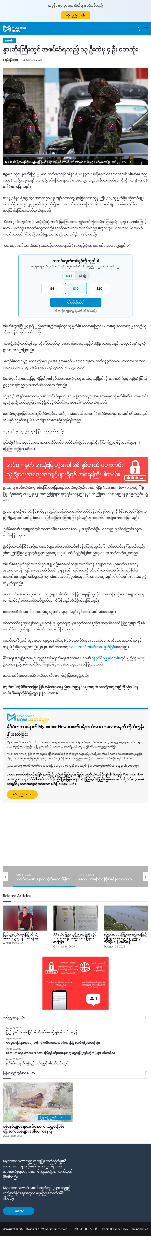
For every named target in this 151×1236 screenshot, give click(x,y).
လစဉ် (69, 275)
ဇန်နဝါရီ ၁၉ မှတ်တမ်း (105, 658)
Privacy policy (119, 1228)
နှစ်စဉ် (82, 275)
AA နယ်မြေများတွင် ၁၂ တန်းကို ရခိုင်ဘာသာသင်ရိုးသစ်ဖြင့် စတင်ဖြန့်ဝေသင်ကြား (74, 938)
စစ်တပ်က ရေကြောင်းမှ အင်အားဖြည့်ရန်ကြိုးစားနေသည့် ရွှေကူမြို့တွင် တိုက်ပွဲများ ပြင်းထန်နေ (125, 938)
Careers (105, 1228)
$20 (99, 288)
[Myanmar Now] (15, 28)
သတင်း (9, 40)
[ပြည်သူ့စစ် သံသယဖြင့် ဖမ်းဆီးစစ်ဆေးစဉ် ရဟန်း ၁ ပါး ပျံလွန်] (25, 918)
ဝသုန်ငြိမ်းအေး (10, 59)
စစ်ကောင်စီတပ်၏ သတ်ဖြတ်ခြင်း (93, 647)
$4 (52, 288)
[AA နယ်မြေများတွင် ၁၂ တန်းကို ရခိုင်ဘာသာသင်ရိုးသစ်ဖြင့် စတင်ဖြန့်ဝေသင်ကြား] (75, 918)
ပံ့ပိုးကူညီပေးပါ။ (75, 15)
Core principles (139, 1228)
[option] (44, 876)
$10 (76, 288)
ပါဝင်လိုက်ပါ (75, 302)
